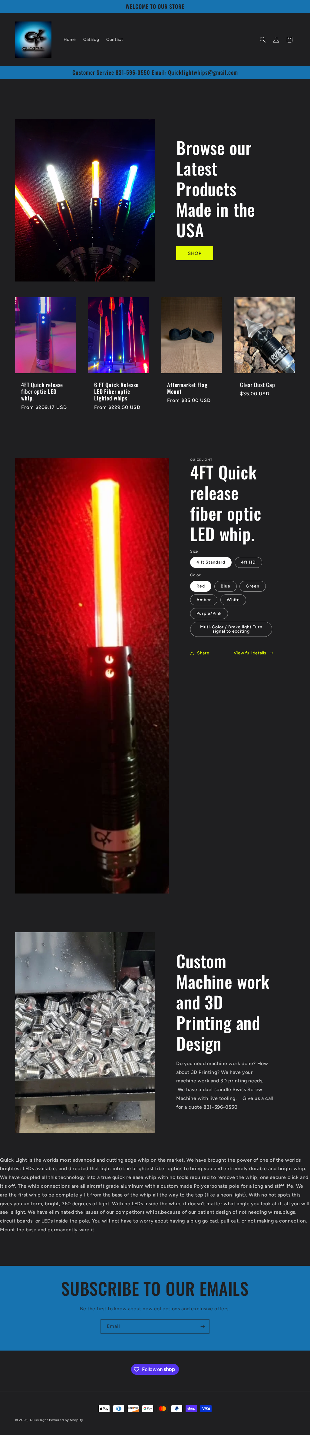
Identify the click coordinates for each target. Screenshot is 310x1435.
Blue (225, 586)
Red (200, 586)
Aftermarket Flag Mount (187, 388)
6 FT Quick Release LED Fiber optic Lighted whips (116, 391)
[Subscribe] (202, 1326)
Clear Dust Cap (257, 384)
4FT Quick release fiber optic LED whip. (42, 391)
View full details (250, 653)
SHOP (195, 253)
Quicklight (39, 1420)
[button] (262, 39)
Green (252, 586)
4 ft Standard (210, 562)
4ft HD (248, 562)
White (233, 599)
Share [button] (203, 653)
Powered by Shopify (66, 1420)
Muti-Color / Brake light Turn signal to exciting (231, 629)
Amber (203, 599)
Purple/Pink (209, 613)
